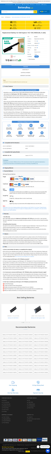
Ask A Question (32, 59)
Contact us (18, 4)
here (23, 450)
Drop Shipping (6, 422)
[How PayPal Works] (42, 441)
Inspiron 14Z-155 (29, 155)
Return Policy (31, 407)
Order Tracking (26, 4)
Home (2, 17)
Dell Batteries (7, 17)
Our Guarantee (6, 402)
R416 (27, 148)
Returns (33, 4)
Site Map (5, 411)
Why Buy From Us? (6, 405)
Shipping (44, 4)
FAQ (29, 400)
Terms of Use (5, 409)
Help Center (30, 402)
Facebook (30, 420)
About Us (5, 400)
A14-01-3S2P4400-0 (7, 146)
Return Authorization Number (34, 418)
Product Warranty (6, 404)
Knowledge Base (31, 405)
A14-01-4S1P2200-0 (30, 146)
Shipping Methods (6, 418)
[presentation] (25, 66)
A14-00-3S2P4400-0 (7, 148)
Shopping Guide (9, 4)
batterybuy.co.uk (13, 444)
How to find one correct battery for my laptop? (24, 256)
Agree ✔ (27, 451)
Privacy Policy (6, 407)
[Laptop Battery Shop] (25, 8)
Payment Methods (6, 420)
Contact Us (30, 417)
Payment (38, 4)
